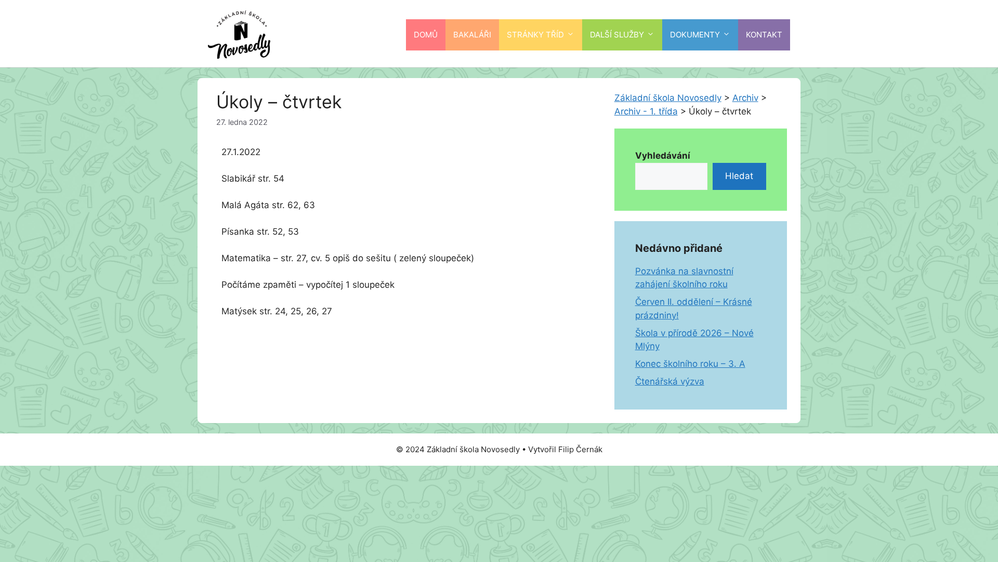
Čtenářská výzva (669, 381)
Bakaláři (472, 35)
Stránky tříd (535, 35)
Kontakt (764, 35)
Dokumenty (695, 35)
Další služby (617, 35)
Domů (426, 35)
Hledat (739, 176)
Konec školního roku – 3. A (690, 364)
